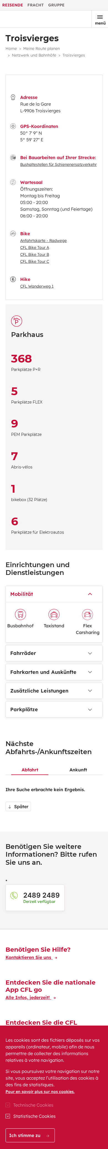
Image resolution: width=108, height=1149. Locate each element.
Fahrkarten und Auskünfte (43, 672)
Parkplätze (24, 709)
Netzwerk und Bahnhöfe (34, 55)
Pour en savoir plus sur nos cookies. (40, 1091)
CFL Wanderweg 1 (36, 286)
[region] (54, 1087)
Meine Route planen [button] (41, 48)
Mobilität (21, 594)
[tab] (29, 765)
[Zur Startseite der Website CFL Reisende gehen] (23, 19)
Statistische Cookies (34, 1116)
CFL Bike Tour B (34, 254)
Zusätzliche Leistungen (39, 691)
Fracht (35, 5)
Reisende (12, 5)
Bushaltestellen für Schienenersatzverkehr (58, 164)
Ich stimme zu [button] (25, 1135)
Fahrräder (23, 653)
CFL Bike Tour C (34, 261)
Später (21, 806)
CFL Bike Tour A (34, 247)
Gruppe (56, 5)
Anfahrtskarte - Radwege (43, 240)
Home (11, 48)
